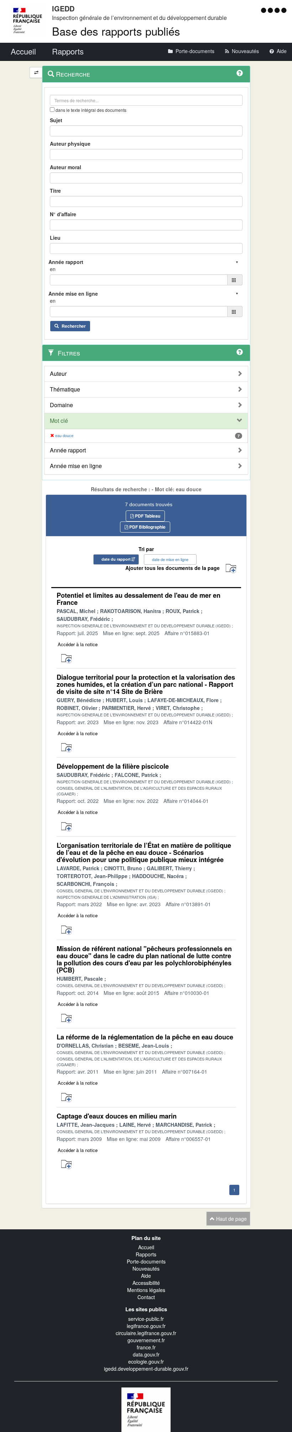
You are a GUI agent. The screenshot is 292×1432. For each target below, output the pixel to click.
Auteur (58, 374)
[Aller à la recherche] (278, 10)
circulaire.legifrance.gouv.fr (146, 1333)
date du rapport (116, 559)
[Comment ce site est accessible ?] (264, 10)
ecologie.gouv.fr (146, 1361)
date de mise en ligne (170, 559)
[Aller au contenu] (271, 10)
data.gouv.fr (146, 1354)
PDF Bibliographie (147, 527)
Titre (55, 190)
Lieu (55, 237)
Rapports (146, 1254)
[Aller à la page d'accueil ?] (283, 10)
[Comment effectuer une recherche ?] (239, 73)
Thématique (65, 389)
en (53, 269)
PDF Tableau (147, 516)
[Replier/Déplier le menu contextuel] (36, 72)
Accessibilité (146, 1282)
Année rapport (68, 450)
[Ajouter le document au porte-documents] (66, 658)
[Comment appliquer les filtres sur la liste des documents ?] (239, 352)
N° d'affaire (63, 214)
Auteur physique (70, 143)
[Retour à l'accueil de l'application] (146, 1408)
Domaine (61, 405)
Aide (146, 1275)
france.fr (146, 1347)
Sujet (56, 120)
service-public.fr (146, 1318)
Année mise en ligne (76, 466)
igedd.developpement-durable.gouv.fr (146, 1368)
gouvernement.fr (146, 1340)
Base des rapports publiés (116, 30)
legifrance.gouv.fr (146, 1325)
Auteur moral (65, 167)
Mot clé (59, 421)
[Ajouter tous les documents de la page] (231, 568)
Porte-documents (146, 1261)
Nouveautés (146, 1268)
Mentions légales (146, 1289)
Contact (146, 1297)
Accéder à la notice (78, 644)
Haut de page (231, 1218)
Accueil (146, 1247)
